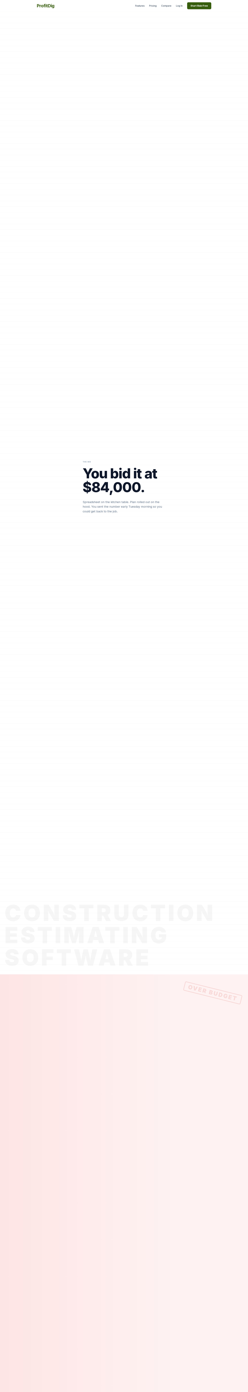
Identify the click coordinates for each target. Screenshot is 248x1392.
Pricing (153, 5)
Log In (179, 5)
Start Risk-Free (199, 5)
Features (140, 5)
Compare (166, 5)
